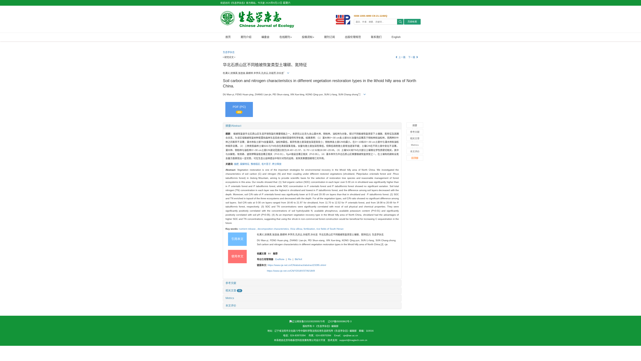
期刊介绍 (246, 37)
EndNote (279, 259)
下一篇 (412, 57)
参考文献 (231, 283)
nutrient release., (248, 228)
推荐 (275, 253)
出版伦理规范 (353, 37)
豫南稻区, (256, 164)
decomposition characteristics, (274, 228)
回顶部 (414, 158)
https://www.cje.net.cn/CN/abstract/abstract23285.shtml (297, 265)
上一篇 (401, 57)
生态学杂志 (229, 52)
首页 (228, 37)
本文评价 (231, 305)
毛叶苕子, (266, 164)
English (396, 37)
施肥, (237, 164)
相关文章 (233, 290)
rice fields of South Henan (330, 228)
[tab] (312, 126)
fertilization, (310, 228)
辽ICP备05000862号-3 (340, 321)
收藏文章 (261, 253)
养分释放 (276, 164)
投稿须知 (307, 37)
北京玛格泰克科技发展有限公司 (299, 340)
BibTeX (298, 259)
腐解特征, (245, 164)
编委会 (265, 37)
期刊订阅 (329, 37)
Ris (289, 259)
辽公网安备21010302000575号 (308, 321)
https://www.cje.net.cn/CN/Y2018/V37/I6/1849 (291, 270)
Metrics (230, 298)
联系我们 (376, 37)
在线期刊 (284, 37)
